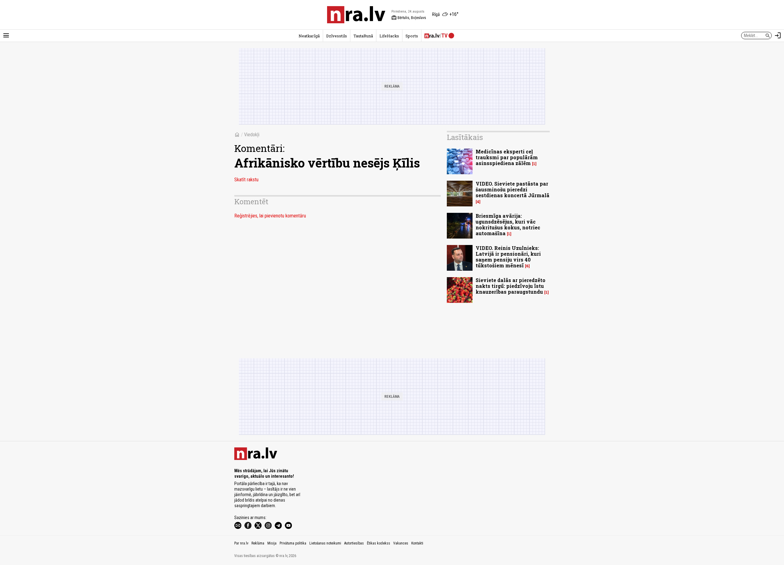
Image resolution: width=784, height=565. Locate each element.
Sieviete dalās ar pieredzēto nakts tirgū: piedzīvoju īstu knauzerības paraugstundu (510, 286)
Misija (272, 543)
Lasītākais (465, 137)
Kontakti (417, 543)
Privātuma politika (293, 543)
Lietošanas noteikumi (325, 543)
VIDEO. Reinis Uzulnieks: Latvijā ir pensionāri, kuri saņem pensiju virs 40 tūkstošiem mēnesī (508, 257)
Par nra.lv (241, 543)
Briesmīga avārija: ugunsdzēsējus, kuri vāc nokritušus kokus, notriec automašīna (508, 225)
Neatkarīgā (309, 35)
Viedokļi (251, 134)
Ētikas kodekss (378, 543)
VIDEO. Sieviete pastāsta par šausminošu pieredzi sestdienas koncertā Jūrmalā (512, 189)
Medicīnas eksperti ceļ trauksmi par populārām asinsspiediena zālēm (507, 157)
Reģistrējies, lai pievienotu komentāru (270, 216)
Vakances (400, 543)
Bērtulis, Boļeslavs (408, 18)
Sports (411, 35)
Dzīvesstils (336, 35)
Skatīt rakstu (246, 180)
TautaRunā (363, 35)
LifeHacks (389, 35)
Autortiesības (354, 543)
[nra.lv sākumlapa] (356, 14)
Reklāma (257, 543)
